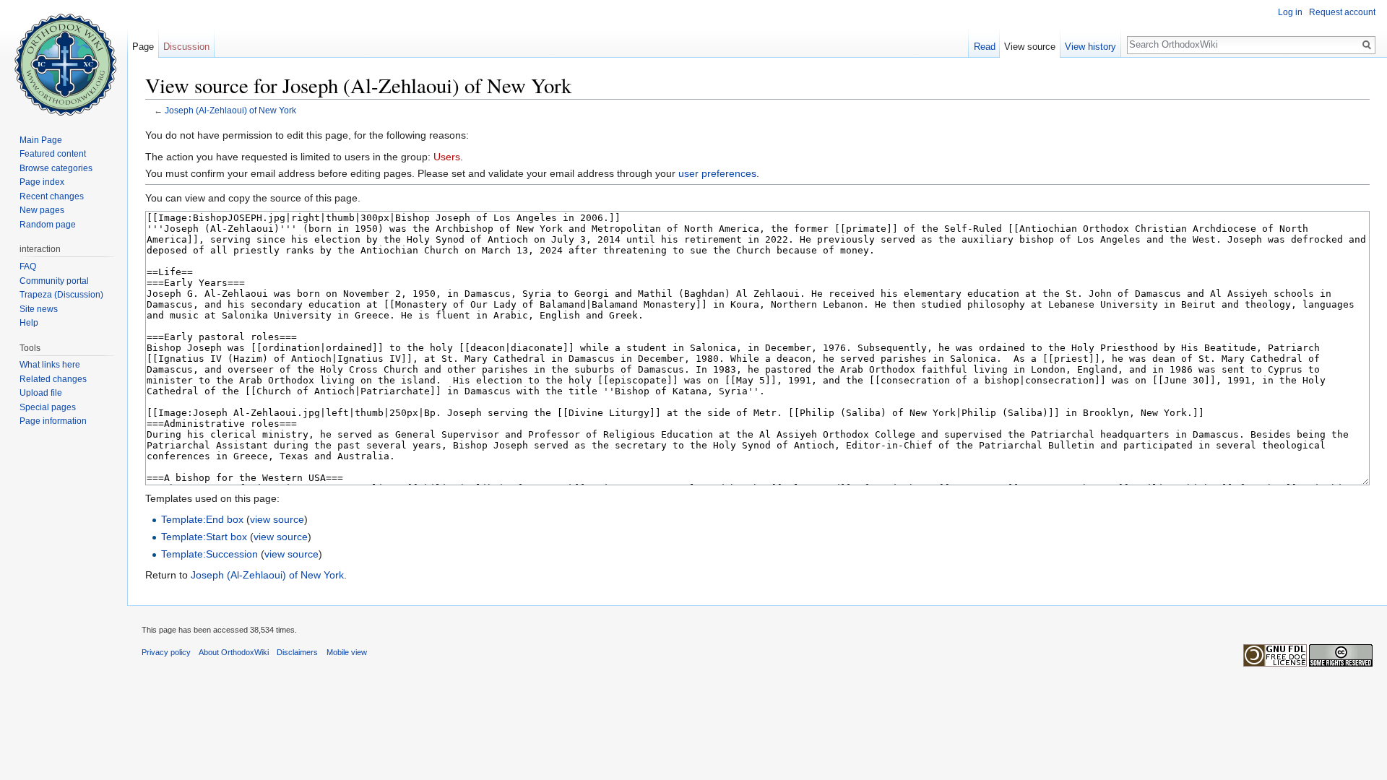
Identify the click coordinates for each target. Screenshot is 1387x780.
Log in (1290, 12)
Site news (39, 309)
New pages (42, 210)
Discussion (186, 46)
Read (984, 46)
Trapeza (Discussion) (61, 295)
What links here (50, 365)
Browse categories (56, 168)
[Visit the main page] (63, 58)
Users (446, 156)
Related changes (53, 379)
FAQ (28, 266)
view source (277, 519)
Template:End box (202, 519)
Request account (1342, 12)
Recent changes (52, 196)
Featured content (53, 154)
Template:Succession (209, 554)
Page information (53, 421)
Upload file (41, 393)
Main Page (41, 140)
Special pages (48, 407)
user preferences (717, 173)
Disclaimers (297, 652)
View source (1029, 46)
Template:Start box (204, 536)
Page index (42, 182)
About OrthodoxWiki (234, 652)
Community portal (54, 281)
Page (143, 46)
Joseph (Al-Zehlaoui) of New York (230, 110)
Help (29, 323)
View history (1090, 46)
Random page (48, 225)
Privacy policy (166, 652)
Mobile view (347, 652)
